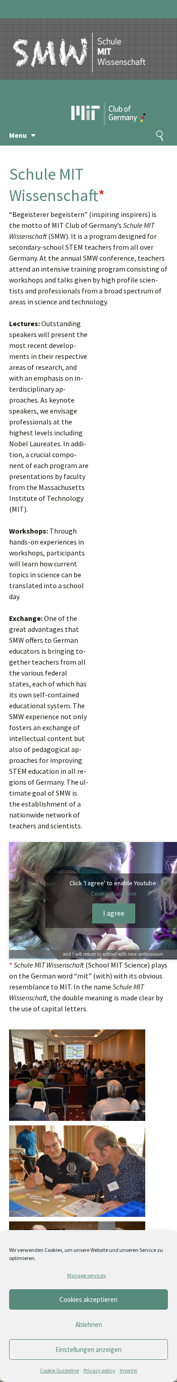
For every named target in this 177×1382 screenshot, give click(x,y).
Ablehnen (88, 1324)
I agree (113, 913)
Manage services (86, 1275)
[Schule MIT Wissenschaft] (79, 44)
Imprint (128, 1370)
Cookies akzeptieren (88, 1299)
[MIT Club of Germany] (126, 97)
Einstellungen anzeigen (88, 1349)
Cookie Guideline (59, 1370)
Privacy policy (99, 1370)
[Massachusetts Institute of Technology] (88, 97)
